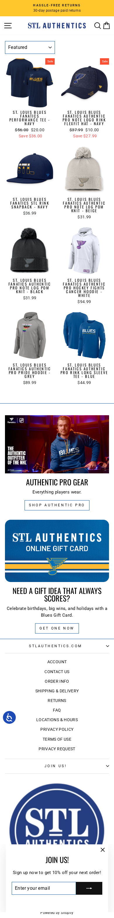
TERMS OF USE (57, 739)
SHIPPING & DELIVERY (57, 691)
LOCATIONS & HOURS (57, 719)
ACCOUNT (57, 661)
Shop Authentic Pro (57, 505)
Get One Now (57, 628)
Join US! (55, 766)
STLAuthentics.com (55, 646)
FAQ (57, 710)
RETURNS (57, 700)
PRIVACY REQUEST (57, 749)
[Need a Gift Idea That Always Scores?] (57, 551)
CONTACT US (57, 671)
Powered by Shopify (57, 913)
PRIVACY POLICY (56, 729)
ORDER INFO (57, 681)
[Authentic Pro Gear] (57, 444)
